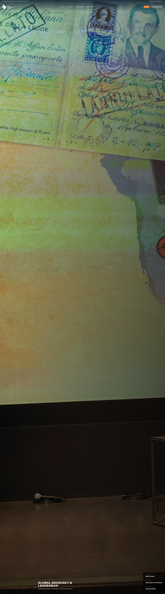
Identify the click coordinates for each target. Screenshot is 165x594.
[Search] (142, 7)
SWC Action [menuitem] (150, 575)
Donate (146, 6)
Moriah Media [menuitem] (151, 588)
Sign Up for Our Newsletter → (156, 1)
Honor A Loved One (157, 6)
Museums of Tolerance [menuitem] (154, 581)
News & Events (80, 6)
